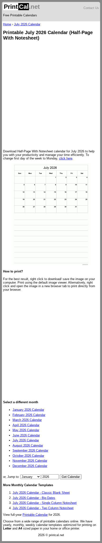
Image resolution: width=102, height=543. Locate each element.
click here (65, 158)
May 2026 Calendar (26, 430)
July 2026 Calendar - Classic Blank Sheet (41, 492)
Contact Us (91, 8)
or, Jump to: (11, 477)
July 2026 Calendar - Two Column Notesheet (43, 508)
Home (7, 24)
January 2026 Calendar (28, 410)
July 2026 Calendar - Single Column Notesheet (45, 503)
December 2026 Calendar (30, 466)
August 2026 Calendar (28, 445)
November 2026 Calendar (30, 460)
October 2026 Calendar (28, 455)
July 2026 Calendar (27, 24)
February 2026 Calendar (29, 415)
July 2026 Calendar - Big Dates (34, 498)
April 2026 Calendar (26, 425)
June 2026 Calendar (26, 435)
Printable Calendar (35, 514)
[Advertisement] (51, 95)
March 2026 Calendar (27, 420)
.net (22, 6)
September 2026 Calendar (30, 450)
